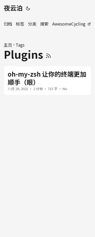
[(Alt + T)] (28, 8)
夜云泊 (13, 7)
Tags (20, 45)
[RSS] (48, 54)
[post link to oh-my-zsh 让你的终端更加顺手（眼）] (47, 80)
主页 (8, 45)
